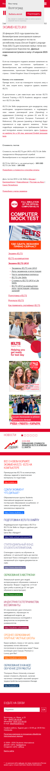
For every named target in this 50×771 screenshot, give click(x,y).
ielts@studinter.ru (17, 724)
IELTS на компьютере (18, 258)
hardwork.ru (21, 745)
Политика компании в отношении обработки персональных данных (22, 735)
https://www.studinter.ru (14, 513)
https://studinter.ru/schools (15, 658)
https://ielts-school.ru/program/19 (18, 537)
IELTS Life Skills (19, 277)
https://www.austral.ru (13, 595)
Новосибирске (22, 182)
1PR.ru (21, 747)
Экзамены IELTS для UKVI (24, 268)
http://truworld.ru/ (11, 686)
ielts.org (21, 763)
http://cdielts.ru (11, 482)
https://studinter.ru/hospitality (16, 628)
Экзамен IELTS (15, 253)
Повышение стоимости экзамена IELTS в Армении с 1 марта (34, 445)
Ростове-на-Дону (37, 182)
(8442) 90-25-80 (15, 719)
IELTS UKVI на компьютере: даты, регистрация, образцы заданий (25, 288)
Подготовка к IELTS (17, 296)
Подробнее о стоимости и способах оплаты (21, 170)
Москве (32, 179)
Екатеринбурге (9, 182)
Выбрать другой (15, 14)
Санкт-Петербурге (10, 185)
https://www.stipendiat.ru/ (15, 567)
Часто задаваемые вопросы (25, 274)
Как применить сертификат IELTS (24, 305)
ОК (43, 709)
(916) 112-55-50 (19, 721)
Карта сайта (9, 751)
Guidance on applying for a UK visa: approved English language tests (25, 133)
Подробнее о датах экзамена (15, 191)
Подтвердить (33, 14)
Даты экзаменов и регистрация (26, 271)
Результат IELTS (16, 300)
